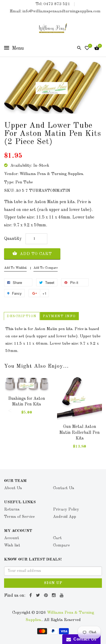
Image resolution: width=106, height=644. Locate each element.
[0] (87, 48)
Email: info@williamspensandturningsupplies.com (55, 11)
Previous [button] (9, 411)
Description (22, 316)
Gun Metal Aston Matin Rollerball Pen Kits (79, 433)
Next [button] (96, 411)
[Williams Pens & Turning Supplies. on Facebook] (31, 595)
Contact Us (83, 639)
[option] (26, 400)
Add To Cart (35, 254)
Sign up (53, 583)
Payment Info (59, 316)
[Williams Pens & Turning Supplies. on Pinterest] (46, 595)
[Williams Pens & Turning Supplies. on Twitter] (38, 595)
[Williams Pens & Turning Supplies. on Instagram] (54, 595)
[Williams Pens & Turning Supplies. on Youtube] (62, 595)
